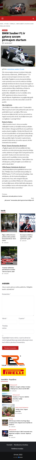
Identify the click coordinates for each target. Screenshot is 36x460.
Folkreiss (4, 261)
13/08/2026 (6, 242)
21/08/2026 (16, 400)
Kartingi (11, 418)
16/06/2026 (24, 240)
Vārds (4, 318)
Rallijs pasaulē (29, 230)
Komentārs (6, 294)
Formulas (5, 30)
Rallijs (3, 263)
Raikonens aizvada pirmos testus (12, 195)
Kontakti (9, 445)
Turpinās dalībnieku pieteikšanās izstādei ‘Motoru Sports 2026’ (8, 269)
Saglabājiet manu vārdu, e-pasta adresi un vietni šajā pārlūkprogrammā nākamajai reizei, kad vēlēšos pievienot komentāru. (17, 340)
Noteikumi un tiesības (21, 445)
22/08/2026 (14, 390)
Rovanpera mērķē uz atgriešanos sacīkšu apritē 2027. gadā (26, 236)
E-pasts (22, 318)
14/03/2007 (8, 43)
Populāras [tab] (12, 379)
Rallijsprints (25, 407)
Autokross (4, 259)
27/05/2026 (6, 273)
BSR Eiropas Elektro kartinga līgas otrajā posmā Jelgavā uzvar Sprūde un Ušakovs (20, 422)
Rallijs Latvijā (18, 407)
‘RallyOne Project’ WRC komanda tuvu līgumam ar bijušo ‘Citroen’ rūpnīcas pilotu (20, 433)
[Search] (33, 18)
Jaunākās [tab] (4, 379)
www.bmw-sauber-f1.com (15, 69)
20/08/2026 (13, 437)
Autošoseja (11, 259)
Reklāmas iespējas (17, 448)
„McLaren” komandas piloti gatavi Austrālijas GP (19, 199)
